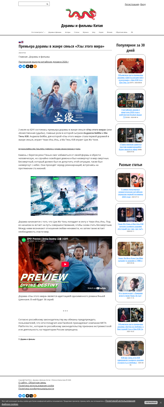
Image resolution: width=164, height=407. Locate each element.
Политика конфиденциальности (36, 388)
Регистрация (132, 4)
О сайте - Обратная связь (32, 382)
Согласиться (151, 402)
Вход (143, 4)
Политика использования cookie (36, 385)
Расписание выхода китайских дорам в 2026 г (44, 61)
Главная (23, 56)
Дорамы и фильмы (39, 56)
